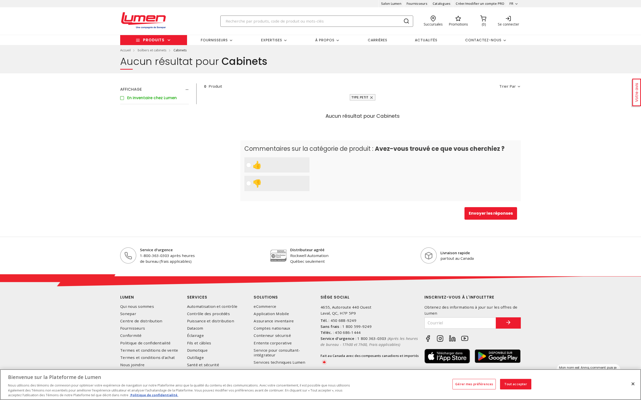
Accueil (125, 50)
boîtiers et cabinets (152, 50)
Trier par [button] (507, 86)
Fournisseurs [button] (214, 40)
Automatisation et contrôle (212, 306)
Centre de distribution (141, 321)
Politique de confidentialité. (154, 394)
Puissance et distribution (210, 321)
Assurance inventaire (274, 321)
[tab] (154, 89)
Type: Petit (360, 97)
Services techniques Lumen (279, 362)
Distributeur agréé (307, 249)
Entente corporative (273, 343)
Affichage (131, 89)
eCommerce (265, 306)
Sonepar (128, 313)
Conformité (131, 335)
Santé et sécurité (203, 364)
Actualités (426, 40)
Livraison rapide (455, 252)
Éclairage (195, 335)
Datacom (195, 328)
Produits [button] (154, 40)
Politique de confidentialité (145, 343)
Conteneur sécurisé (272, 335)
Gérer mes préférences (474, 384)
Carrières (377, 40)
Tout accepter (515, 384)
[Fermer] (632, 383)
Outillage (195, 357)
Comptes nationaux (272, 328)
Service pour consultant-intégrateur (277, 352)
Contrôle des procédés (208, 313)
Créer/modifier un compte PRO (480, 3)
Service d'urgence (156, 249)
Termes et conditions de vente (149, 350)
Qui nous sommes (137, 306)
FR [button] (511, 3)
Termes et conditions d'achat (147, 357)
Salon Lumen (391, 3)
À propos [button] (325, 40)
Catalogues (442, 3)
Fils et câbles (199, 343)
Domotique (197, 350)
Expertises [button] (271, 40)
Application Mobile (271, 313)
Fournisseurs (417, 3)
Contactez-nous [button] (483, 40)
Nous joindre (132, 364)
